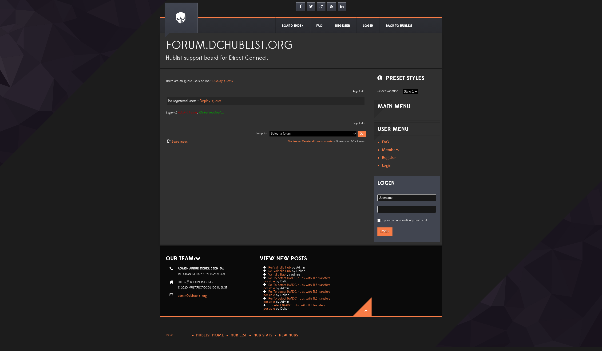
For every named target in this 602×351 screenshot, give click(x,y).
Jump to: (261, 133)
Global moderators (212, 112)
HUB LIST (239, 335)
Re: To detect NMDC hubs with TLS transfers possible (296, 280)
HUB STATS (262, 335)
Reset (169, 335)
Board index (179, 142)
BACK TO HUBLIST (399, 26)
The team (294, 141)
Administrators (187, 112)
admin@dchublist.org (192, 296)
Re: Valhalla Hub (279, 267)
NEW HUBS (288, 335)
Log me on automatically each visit (404, 220)
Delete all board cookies (318, 141)
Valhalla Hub (277, 275)
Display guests (222, 81)
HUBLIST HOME (210, 335)
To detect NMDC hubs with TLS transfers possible (294, 307)
